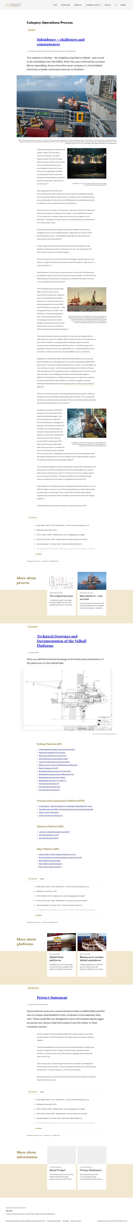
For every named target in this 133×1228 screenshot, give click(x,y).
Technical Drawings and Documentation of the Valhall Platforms (61, 641)
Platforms (32, 627)
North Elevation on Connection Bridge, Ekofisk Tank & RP (60, 858)
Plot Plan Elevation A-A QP (49, 835)
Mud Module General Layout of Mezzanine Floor (56, 774)
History (108, 5)
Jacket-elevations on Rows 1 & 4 (51, 816)
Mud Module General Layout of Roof (52, 777)
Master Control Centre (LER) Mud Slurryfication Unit (58, 765)
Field (55, 5)
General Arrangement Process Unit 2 (52, 756)
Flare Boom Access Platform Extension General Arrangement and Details (66, 809)
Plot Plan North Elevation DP (49, 787)
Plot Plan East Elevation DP (49, 784)
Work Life (78, 5)
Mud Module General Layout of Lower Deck (55, 771)
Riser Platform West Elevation (50, 867)
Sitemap (66, 1221)
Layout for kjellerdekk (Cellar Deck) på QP (54, 832)
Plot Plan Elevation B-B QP (49, 838)
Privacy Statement (52, 998)
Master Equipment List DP (48, 768)
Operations (65, 5)
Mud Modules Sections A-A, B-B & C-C (53, 781)
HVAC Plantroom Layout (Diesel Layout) (53, 759)
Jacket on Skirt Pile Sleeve (49, 812)
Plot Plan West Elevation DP (49, 790)
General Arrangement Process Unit (52, 753)
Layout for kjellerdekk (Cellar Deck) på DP (54, 762)
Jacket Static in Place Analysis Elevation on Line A (57, 854)
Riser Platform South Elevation (50, 864)
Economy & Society (93, 5)
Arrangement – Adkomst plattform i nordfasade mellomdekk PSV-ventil (65, 806)
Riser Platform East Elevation (50, 861)
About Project (76, 1221)
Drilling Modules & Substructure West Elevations (57, 749)
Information (33, 988)
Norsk (123, 5)
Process (31, 30)
